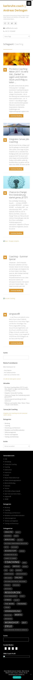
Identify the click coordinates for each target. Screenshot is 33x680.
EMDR (24, 562)
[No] (31, 674)
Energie (7, 566)
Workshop (11, 622)
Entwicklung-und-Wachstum (12, 428)
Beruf (16, 536)
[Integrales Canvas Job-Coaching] (16, 129)
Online (18, 577)
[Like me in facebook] (8, 23)
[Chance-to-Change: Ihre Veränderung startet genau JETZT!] (16, 182)
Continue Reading (16, 116)
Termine (7, 488)
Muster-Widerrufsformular (12, 478)
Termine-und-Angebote (11, 434)
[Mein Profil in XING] (5, 23)
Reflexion (16, 585)
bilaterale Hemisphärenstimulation (16, 543)
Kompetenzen (9, 574)
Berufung (9, 539)
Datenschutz (8, 470)
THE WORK (9, 604)
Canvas (22, 551)
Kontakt (7, 475)
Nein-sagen (8, 577)
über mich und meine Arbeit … (13, 494)
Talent (16, 600)
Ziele (8, 626)
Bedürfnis (8, 536)
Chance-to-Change (10, 558)
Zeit (24, 622)
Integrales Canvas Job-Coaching (19, 140)
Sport (22, 596)
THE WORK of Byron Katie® (12, 491)
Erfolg (16, 566)
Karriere (18, 570)
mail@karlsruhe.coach (11, 28)
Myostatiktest (21, 574)
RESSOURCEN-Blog (10, 483)
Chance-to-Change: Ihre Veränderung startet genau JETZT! (18, 195)
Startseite (7, 486)
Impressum (8, 472)
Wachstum (8, 615)
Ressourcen (12, 592)
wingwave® (14, 313)
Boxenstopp (10, 551)
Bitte (6, 547)
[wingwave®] (16, 304)
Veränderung (12, 611)
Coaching (7, 425)
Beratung (7, 423)
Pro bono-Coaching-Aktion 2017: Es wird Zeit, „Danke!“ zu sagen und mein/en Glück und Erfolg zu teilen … (18, 75)
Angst (18, 532)
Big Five (20, 539)
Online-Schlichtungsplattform (13, 480)
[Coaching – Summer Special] (16, 246)
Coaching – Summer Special (18, 258)
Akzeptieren (16, 677)
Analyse (8, 532)
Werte (18, 614)
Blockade (14, 547)
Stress (8, 600)
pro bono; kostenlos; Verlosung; (15, 581)
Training (21, 604)
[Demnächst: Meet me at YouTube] (15, 23)
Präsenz (7, 585)
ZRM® (6, 499)
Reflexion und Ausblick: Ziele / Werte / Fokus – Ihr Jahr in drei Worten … (17, 404)
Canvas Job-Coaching (11, 464)
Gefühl (25, 566)
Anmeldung (8, 462)
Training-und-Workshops (12, 437)
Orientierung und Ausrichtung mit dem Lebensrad (15, 400)
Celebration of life (11, 554)
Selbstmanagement (10, 432)
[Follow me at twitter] (12, 23)
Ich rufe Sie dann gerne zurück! (12, 379)
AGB (6, 459)
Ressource (8, 588)
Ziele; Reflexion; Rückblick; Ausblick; (16, 629)
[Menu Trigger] (28, 3)
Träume (7, 607)
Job (11, 570)
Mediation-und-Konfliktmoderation (14, 430)
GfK (6, 570)
